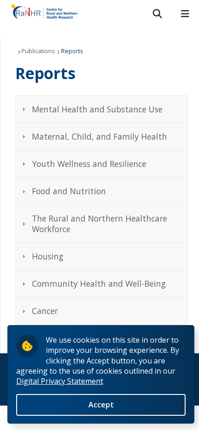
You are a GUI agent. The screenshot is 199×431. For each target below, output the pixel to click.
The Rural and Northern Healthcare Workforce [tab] (99, 223)
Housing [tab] (47, 256)
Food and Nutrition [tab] (69, 191)
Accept (101, 405)
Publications (38, 51)
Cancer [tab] (45, 310)
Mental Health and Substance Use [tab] (97, 109)
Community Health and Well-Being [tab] (99, 283)
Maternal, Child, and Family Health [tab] (99, 136)
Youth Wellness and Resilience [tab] (89, 163)
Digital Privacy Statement (59, 381)
